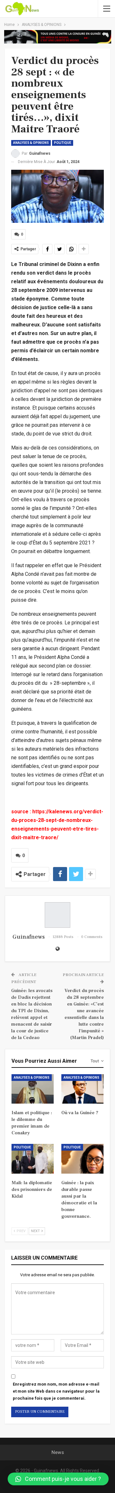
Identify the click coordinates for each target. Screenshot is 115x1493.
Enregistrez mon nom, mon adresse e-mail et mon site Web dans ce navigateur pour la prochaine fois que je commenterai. (56, 1391)
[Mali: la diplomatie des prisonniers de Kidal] (33, 1158)
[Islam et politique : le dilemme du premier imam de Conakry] (33, 1089)
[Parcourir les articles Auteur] (57, 915)
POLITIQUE (62, 143)
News (57, 1452)
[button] (58, 1479)
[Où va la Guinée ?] (82, 1089)
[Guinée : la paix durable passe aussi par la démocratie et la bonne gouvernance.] (82, 1158)
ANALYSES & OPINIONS (31, 143)
